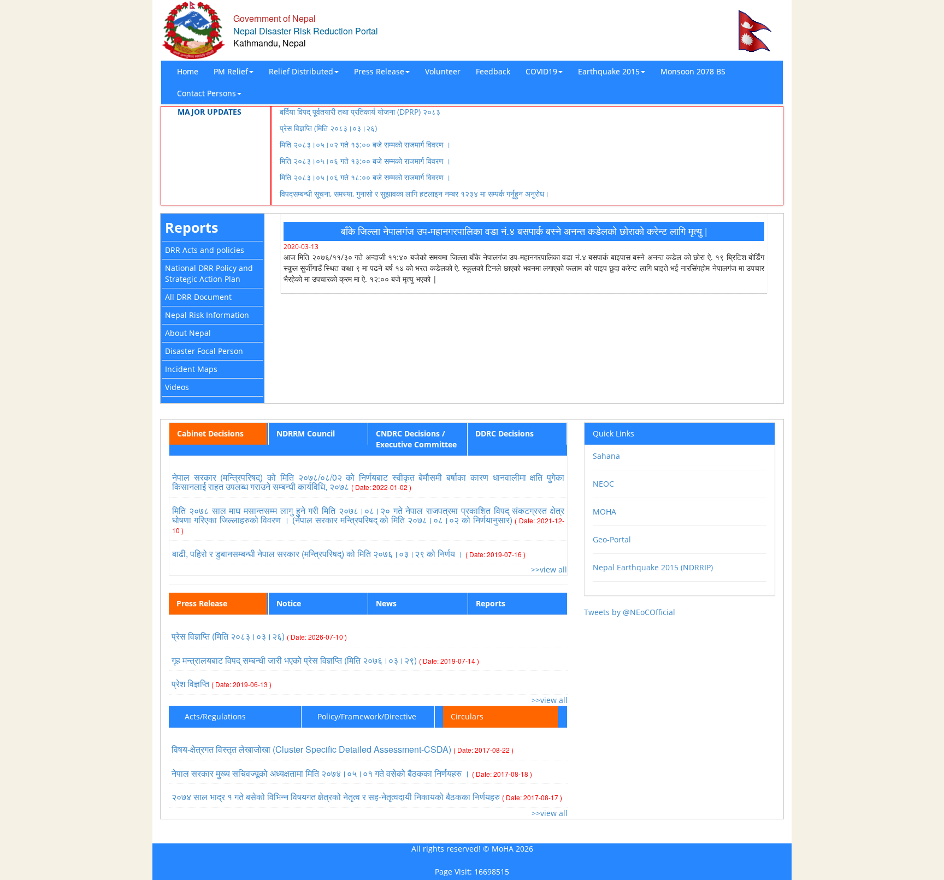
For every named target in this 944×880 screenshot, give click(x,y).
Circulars (467, 716)
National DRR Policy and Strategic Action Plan (209, 273)
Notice (288, 603)
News (386, 603)
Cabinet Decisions (210, 433)
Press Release (379, 71)
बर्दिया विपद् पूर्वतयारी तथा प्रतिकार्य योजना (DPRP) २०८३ (360, 112)
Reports (191, 227)
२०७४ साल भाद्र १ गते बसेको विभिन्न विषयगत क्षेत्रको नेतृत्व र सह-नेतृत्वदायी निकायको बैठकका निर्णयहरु (367, 796)
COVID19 (541, 71)
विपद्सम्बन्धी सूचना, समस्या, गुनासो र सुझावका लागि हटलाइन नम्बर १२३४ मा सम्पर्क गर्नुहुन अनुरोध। (414, 193)
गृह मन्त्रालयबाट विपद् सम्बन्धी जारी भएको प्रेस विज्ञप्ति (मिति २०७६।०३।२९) (325, 660)
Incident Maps (191, 369)
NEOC (603, 484)
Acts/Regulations (215, 716)
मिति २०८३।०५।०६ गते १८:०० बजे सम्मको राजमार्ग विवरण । (365, 177)
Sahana (606, 456)
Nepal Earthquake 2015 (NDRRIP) (653, 567)
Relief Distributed (301, 71)
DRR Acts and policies (204, 250)
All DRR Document (198, 297)
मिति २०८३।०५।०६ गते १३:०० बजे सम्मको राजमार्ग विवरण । (365, 161)
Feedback (493, 71)
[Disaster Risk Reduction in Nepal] (193, 29)
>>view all (549, 569)
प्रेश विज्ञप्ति (222, 683)
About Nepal (188, 333)
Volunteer (443, 71)
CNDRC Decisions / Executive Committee (416, 439)
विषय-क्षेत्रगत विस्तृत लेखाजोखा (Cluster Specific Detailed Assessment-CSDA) (343, 749)
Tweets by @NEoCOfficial (629, 612)
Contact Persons (206, 93)
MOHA (604, 511)
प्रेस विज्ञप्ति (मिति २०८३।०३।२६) (328, 128)
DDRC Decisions (504, 433)
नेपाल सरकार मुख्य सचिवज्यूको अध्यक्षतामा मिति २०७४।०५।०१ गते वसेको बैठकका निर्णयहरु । (352, 773)
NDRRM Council (305, 433)
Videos (177, 387)
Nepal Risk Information (207, 315)
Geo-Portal (612, 539)
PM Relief (231, 71)
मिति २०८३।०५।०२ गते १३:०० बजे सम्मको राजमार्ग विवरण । (365, 144)
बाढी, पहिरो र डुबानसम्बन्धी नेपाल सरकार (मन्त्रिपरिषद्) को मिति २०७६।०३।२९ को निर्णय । (349, 553)
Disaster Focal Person (204, 351)
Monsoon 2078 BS (692, 71)
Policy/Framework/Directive (366, 716)
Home (187, 71)
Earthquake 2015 (609, 71)
